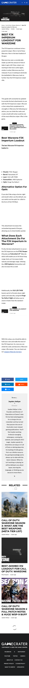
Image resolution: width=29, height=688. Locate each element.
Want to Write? (10, 667)
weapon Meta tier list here (12, 352)
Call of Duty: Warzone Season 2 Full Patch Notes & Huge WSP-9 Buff (14, 610)
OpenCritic (20, 667)
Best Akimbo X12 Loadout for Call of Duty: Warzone (14, 569)
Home (3, 25)
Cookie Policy (20, 663)
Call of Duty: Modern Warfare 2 (13, 25)
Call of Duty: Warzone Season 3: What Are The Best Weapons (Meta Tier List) (13, 526)
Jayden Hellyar (5, 29)
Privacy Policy (9, 663)
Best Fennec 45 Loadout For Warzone (18, 309)
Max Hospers (5, 574)
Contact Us (18, 660)
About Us (10, 660)
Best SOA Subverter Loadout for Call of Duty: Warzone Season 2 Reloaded (18, 127)
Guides (13, 29)
